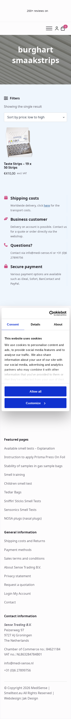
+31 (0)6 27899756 (17, 670)
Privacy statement (17, 576)
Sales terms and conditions (24, 558)
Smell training (14, 474)
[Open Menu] (50, 28)
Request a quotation (19, 584)
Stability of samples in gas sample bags (33, 466)
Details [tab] (35, 324)
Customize (33, 403)
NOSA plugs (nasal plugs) (23, 518)
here (47, 205)
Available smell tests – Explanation (29, 448)
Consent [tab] (13, 324)
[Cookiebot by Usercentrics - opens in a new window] (50, 313)
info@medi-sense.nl (19, 663)
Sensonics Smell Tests (20, 510)
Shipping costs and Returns (24, 541)
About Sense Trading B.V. (22, 567)
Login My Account (17, 593)
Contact (10, 602)
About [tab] (58, 324)
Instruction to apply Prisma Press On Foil (34, 457)
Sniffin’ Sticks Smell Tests (22, 501)
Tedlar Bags (12, 492)
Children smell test (18, 483)
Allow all (35, 391)
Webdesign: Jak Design (21, 698)
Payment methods (18, 550)
